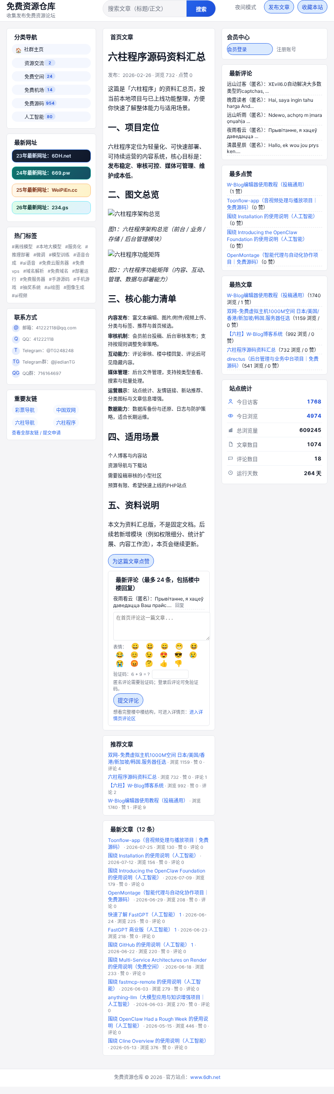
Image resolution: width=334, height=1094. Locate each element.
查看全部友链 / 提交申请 (36, 433)
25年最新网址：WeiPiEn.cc (46, 190)
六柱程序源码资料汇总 (132, 777)
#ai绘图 (52, 287)
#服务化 (73, 247)
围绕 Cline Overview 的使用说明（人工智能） (158, 1041)
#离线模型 (22, 247)
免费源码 (33, 104)
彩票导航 (25, 410)
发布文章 (279, 7)
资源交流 (33, 63)
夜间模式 (245, 7)
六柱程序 (66, 423)
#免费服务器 (32, 279)
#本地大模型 (49, 247)
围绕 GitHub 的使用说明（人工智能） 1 (150, 945)
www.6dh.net (205, 1077)
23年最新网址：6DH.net (43, 156)
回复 (179, 605)
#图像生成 (74, 287)
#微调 (39, 255)
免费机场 (33, 90)
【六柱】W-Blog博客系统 (136, 786)
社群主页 (29, 49)
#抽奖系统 (30, 287)
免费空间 (33, 77)
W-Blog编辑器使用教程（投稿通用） (148, 801)
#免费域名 (58, 271)
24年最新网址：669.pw (43, 173)
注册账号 (286, 49)
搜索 (201, 9)
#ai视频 (19, 295)
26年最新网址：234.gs (42, 207)
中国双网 (66, 410)
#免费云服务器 (54, 263)
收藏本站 (312, 7)
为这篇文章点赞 (130, 561)
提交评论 (128, 700)
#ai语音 (27, 263)
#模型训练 (59, 255)
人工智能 (33, 117)
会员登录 (237, 49)
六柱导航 (25, 423)
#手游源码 (59, 279)
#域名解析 (33, 271)
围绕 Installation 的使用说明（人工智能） (153, 856)
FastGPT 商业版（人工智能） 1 (142, 930)
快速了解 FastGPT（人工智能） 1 (145, 915)
